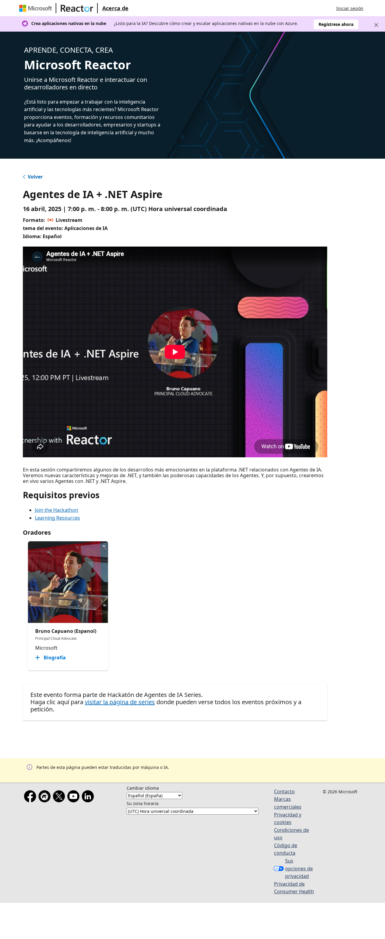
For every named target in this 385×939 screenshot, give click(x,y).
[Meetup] (45, 797)
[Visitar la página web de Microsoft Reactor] (77, 8)
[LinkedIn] (89, 797)
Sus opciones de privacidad (299, 868)
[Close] (376, 25)
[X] (60, 797)
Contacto (284, 791)
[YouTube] (74, 797)
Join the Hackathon (56, 510)
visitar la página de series (120, 702)
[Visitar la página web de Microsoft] (36, 8)
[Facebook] (31, 797)
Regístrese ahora (336, 24)
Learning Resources (57, 518)
